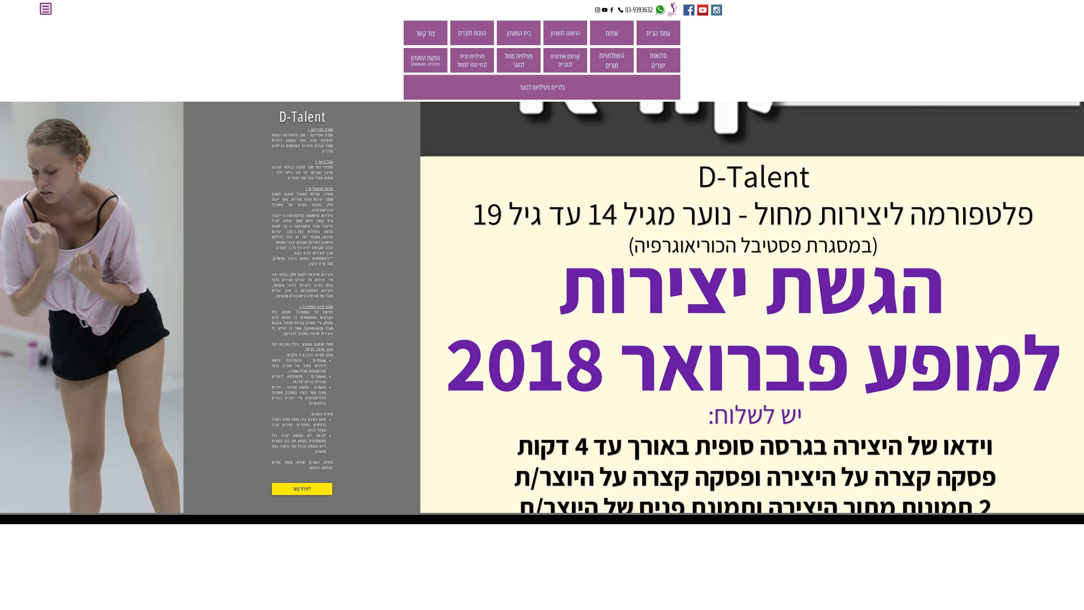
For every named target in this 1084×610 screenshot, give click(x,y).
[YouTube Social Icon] (702, 10)
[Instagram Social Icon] (716, 10)
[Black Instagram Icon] (597, 9)
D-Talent (302, 116)
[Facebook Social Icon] (688, 10)
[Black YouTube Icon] (604, 9)
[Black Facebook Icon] (611, 9)
